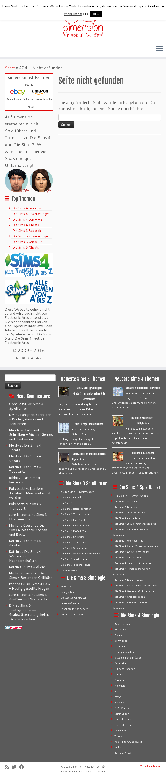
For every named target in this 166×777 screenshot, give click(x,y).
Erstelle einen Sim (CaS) (127, 657)
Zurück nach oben (150, 766)
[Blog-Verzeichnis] (13, 627)
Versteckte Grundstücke (128, 742)
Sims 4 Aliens (35, 566)
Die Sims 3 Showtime (73, 537)
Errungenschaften (124, 652)
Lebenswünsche (70, 603)
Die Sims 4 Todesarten (25, 469)
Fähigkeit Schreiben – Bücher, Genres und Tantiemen (30, 419)
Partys (117, 697)
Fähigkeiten (67, 592)
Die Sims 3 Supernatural (74, 548)
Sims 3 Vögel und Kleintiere (89, 424)
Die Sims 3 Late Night (73, 520)
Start (10, 68)
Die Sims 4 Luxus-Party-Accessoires (135, 524)
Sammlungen (121, 713)
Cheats (118, 635)
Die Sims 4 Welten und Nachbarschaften (25, 556)
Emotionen (120, 646)
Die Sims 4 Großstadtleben (129, 597)
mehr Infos (73, 14)
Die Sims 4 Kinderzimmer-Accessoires (135, 585)
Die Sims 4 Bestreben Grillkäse (30, 575)
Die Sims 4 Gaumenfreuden (129, 580)
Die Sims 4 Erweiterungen (31, 214)
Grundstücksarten (124, 669)
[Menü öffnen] (159, 49)
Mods (117, 691)
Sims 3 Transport (25, 506)
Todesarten (120, 730)
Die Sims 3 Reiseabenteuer (76, 508)
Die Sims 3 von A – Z (28, 242)
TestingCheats (122, 725)
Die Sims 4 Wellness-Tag (128, 540)
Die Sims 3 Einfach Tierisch (76, 531)
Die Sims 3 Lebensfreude (75, 525)
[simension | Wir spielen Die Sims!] (83, 21)
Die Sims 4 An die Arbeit (127, 518)
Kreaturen (119, 680)
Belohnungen (122, 624)
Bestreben (120, 629)
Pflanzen (119, 702)
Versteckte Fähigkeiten (74, 597)
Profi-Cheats (121, 708)
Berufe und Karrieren (72, 614)
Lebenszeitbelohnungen (74, 609)
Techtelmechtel (123, 719)
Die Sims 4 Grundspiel (127, 507)
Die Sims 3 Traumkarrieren (75, 514)
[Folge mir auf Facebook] (23, 766)
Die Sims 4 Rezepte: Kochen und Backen (28, 530)
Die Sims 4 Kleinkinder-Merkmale (143, 388)
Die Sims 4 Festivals (24, 480)
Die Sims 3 (67, 503)
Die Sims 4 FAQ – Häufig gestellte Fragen (29, 586)
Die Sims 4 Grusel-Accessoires (132, 552)
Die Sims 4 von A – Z (28, 219)
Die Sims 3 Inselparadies (75, 559)
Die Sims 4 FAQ (123, 753)
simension (76, 766)
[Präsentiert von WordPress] (103, 765)
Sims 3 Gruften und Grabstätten (29, 597)
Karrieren (119, 674)
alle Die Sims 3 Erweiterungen (77, 492)
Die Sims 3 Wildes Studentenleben (80, 553)
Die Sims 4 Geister (25, 543)
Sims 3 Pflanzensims (28, 516)
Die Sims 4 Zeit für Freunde (129, 557)
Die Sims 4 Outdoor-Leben (129, 512)
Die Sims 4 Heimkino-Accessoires (133, 563)
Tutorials (119, 736)
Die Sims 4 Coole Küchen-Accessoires (136, 546)
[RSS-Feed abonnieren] (8, 766)
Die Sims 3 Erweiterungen (31, 236)
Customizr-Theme (93, 771)
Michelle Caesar (21, 525)
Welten (118, 747)
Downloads (120, 641)
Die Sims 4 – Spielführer (27, 406)
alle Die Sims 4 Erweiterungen (131, 495)
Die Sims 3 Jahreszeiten (74, 542)
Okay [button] (96, 14)
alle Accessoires (70, 570)
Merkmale (66, 586)
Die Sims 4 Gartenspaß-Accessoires (134, 591)
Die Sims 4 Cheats (26, 225)
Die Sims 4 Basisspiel (28, 208)
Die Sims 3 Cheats (26, 247)
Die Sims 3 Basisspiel (28, 230)
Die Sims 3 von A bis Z (73, 497)
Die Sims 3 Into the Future (75, 565)
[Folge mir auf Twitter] (15, 766)
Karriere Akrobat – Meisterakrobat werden (30, 493)
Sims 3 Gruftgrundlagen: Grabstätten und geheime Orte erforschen (29, 612)
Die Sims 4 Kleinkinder (143, 453)
